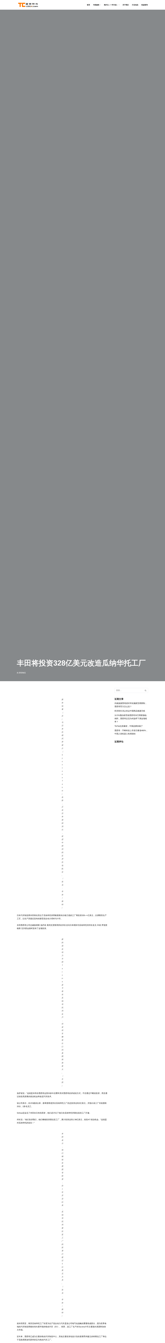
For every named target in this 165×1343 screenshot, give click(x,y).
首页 (88, 5)
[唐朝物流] (28, 5)
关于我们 (126, 5)
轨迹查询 (144, 5)
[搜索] (145, 690)
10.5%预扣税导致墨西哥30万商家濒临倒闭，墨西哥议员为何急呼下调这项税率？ (130, 718)
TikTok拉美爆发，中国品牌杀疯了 (128, 726)
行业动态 (135, 5)
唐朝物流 (22, 673)
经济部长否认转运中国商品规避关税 (129, 711)
